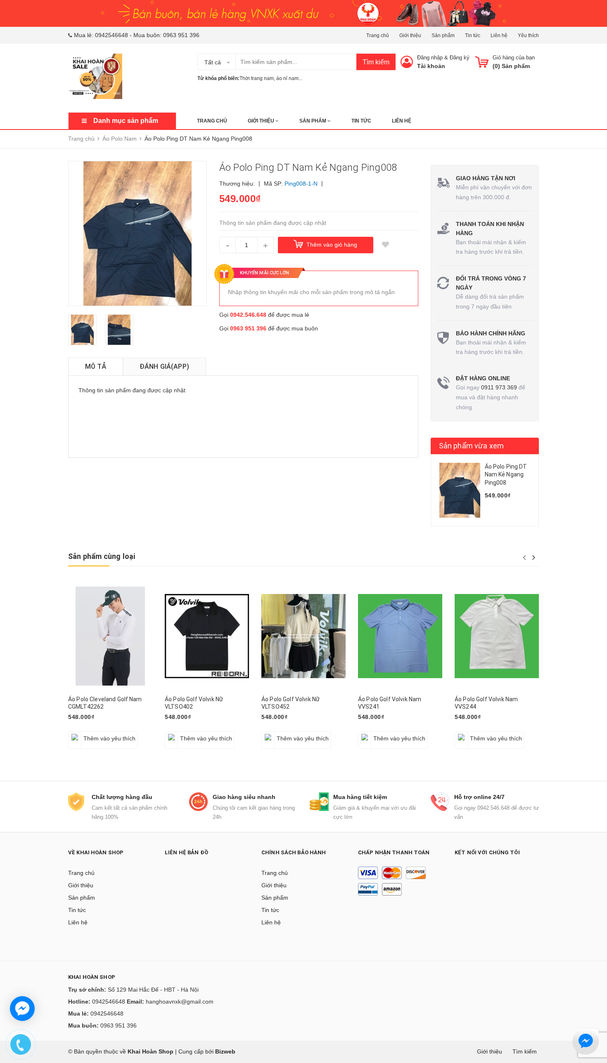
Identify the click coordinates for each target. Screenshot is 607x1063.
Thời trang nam (256, 78)
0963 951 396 (181, 35)
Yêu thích (528, 35)
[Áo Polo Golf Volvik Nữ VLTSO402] (207, 636)
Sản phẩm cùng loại (101, 556)
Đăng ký (459, 57)
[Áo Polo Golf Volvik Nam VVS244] (497, 636)
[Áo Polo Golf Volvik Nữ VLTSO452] (303, 636)
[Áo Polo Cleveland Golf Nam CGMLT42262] (110, 636)
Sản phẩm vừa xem (471, 445)
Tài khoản (431, 66)
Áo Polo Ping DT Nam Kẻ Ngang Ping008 (506, 474)
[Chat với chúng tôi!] (22, 1008)
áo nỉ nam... (289, 78)
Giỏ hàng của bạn (514, 57)
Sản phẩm (443, 35)
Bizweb (225, 1051)
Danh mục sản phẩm (125, 120)
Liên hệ (499, 35)
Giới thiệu (410, 35)
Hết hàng (374, 734)
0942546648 (111, 35)
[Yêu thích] (385, 245)
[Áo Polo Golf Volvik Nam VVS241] (400, 636)
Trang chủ (377, 35)
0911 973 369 (499, 387)
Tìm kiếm (376, 62)
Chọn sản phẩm (92, 734)
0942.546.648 (248, 314)
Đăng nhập (430, 57)
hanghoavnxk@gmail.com (179, 1001)
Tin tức (472, 35)
